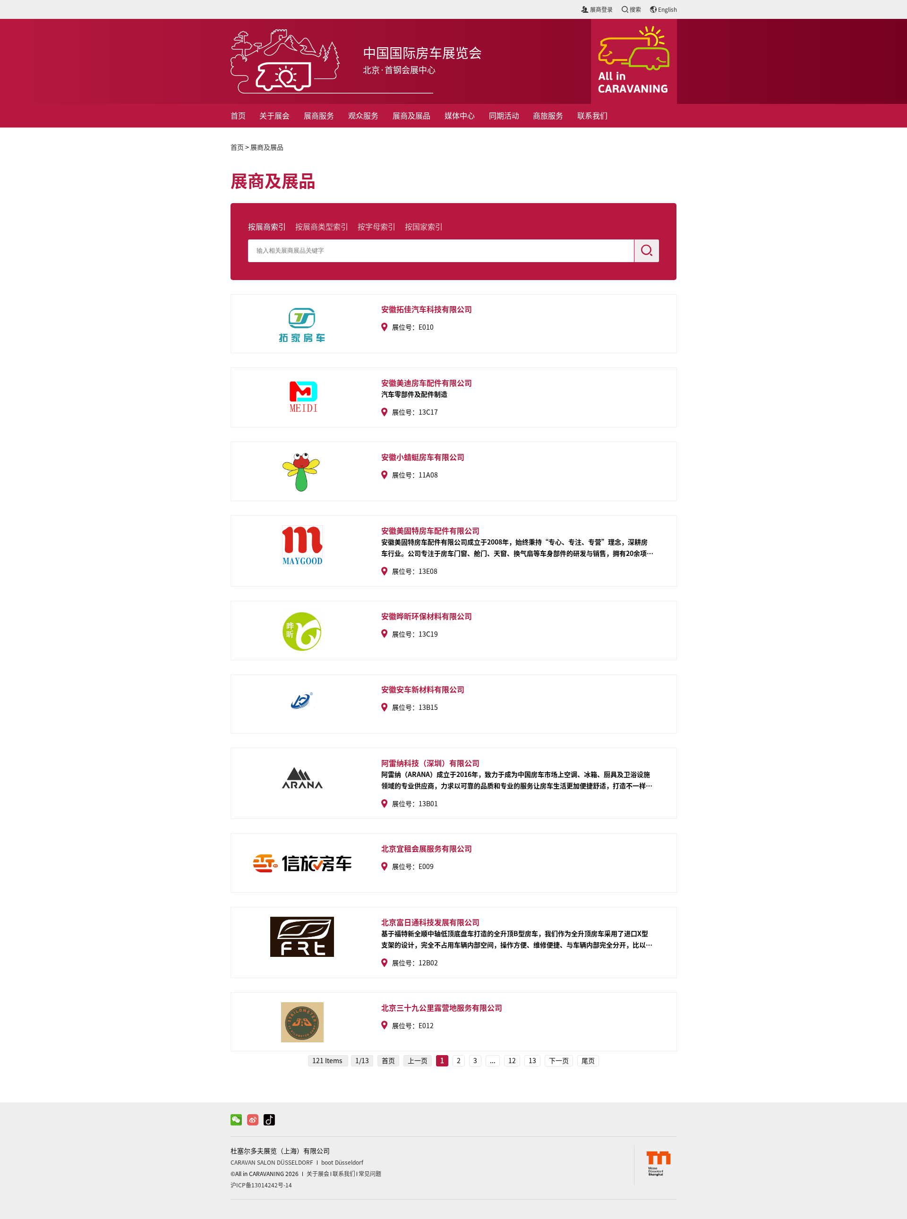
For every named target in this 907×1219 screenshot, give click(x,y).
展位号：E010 (413, 327)
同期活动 (504, 115)
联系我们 (592, 115)
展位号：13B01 (415, 804)
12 (512, 1060)
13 (532, 1060)
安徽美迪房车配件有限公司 (426, 382)
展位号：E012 (413, 1026)
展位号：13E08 (414, 571)
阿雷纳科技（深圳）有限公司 (430, 762)
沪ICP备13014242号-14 (261, 1185)
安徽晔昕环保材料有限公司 (426, 616)
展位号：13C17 (415, 412)
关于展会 (274, 115)
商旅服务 (548, 115)
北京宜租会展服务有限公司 (426, 848)
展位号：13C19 (415, 634)
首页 (238, 115)
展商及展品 (411, 115)
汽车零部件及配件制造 (414, 394)
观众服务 (363, 115)
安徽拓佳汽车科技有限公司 (426, 309)
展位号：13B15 (415, 707)
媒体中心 (460, 115)
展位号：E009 (413, 866)
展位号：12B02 (415, 963)
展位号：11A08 (415, 475)
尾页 (588, 1060)
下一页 (559, 1060)
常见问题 (370, 1173)
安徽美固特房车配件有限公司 (430, 530)
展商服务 (319, 115)
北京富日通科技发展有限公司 (430, 922)
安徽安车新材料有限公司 (422, 689)
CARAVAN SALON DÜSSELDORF (272, 1162)
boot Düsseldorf (342, 1162)
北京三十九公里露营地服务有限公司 (441, 1007)
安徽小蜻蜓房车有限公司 (422, 456)
